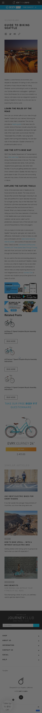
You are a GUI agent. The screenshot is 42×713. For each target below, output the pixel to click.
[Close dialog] (20, 358)
